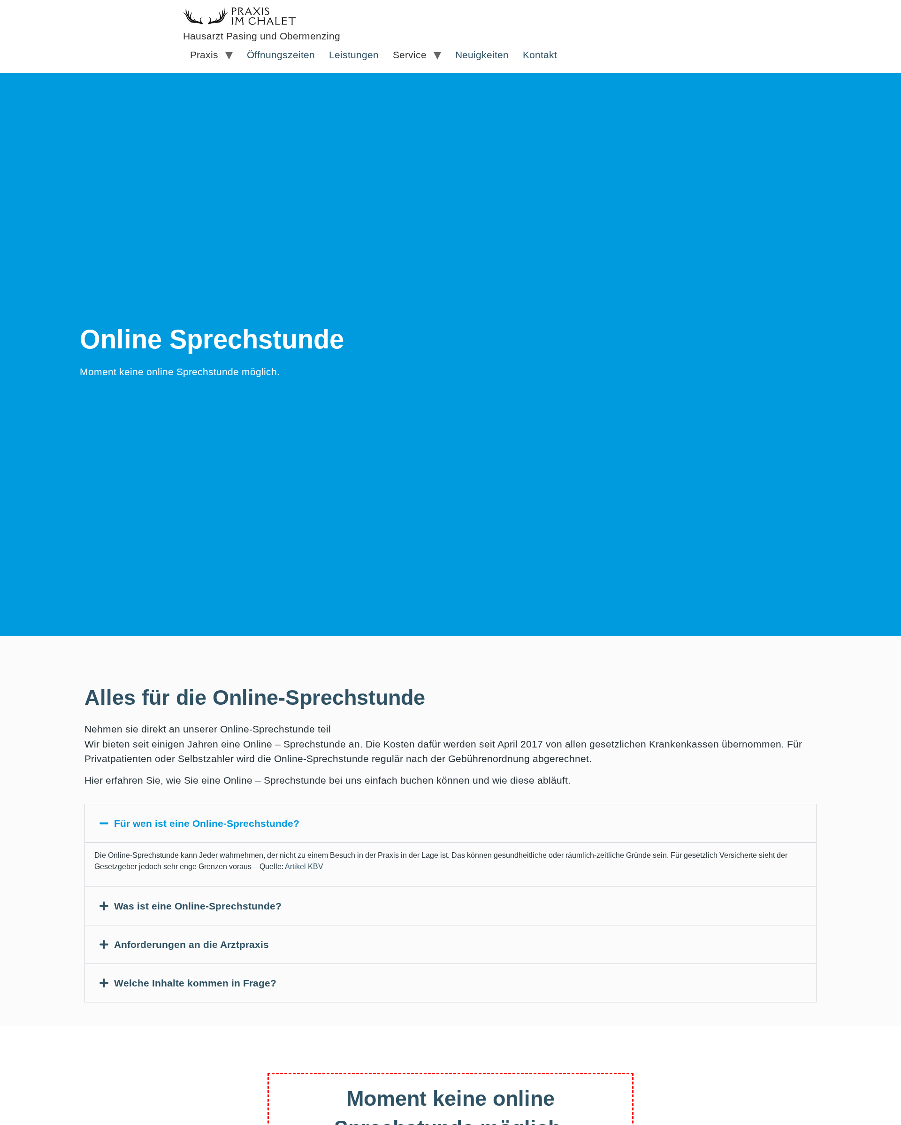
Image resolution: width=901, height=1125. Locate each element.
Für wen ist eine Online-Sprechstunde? (206, 823)
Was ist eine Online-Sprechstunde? (198, 906)
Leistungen (354, 54)
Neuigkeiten (482, 54)
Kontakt (540, 54)
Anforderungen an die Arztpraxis (191, 944)
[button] (450, 823)
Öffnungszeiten (281, 54)
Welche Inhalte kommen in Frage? (195, 983)
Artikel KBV (304, 867)
